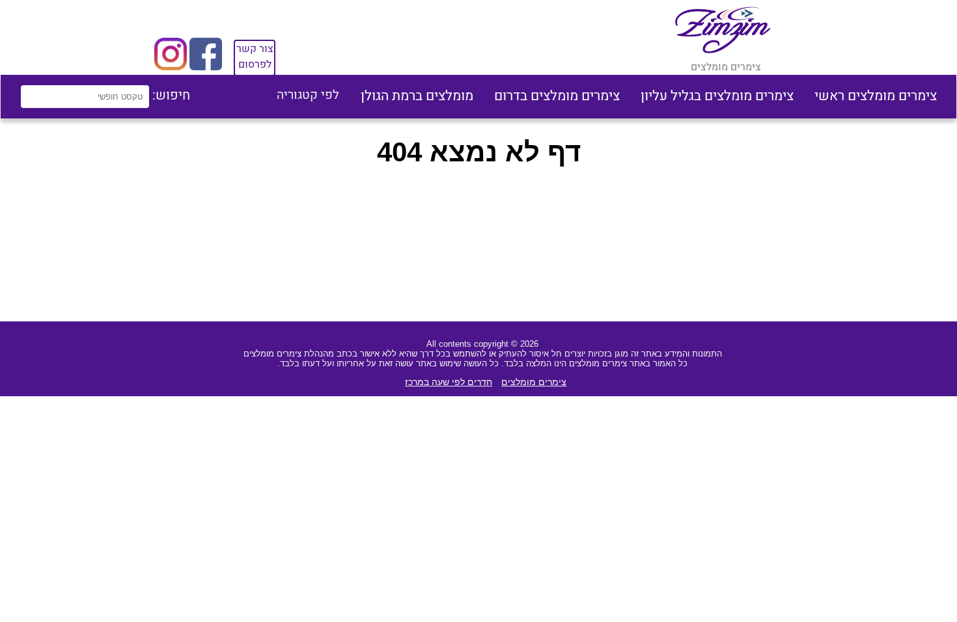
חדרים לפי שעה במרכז (448, 382)
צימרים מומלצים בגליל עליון (717, 96)
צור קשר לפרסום (254, 56)
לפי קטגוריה (308, 95)
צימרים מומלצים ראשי (875, 96)
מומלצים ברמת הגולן (417, 96)
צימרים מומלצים (533, 382)
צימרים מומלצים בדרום (557, 96)
